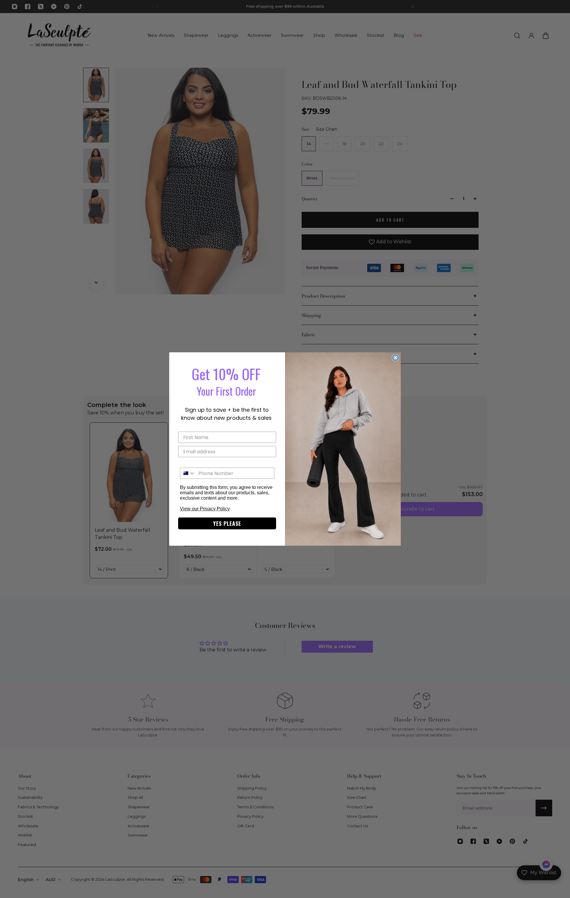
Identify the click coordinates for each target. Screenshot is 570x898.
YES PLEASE (227, 523)
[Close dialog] (395, 358)
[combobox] (187, 473)
